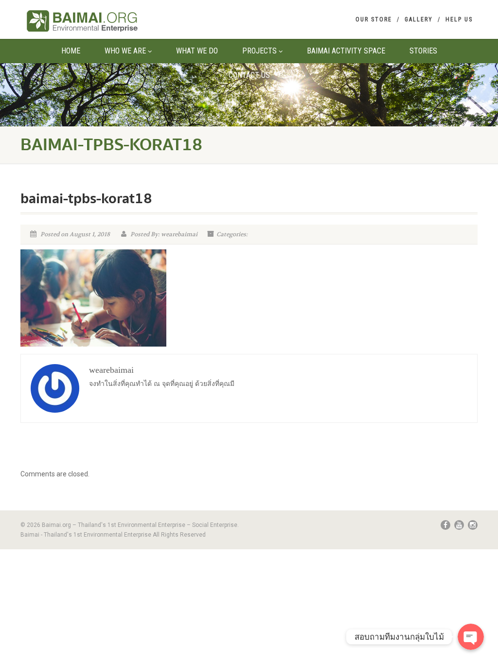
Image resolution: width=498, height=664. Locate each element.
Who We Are (125, 50)
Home (70, 50)
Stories (423, 50)
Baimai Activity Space (346, 50)
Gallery (419, 19)
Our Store (374, 19)
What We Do (197, 50)
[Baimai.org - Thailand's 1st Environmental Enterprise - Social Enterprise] (91, 21)
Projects (259, 50)
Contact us (249, 75)
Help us (459, 19)
